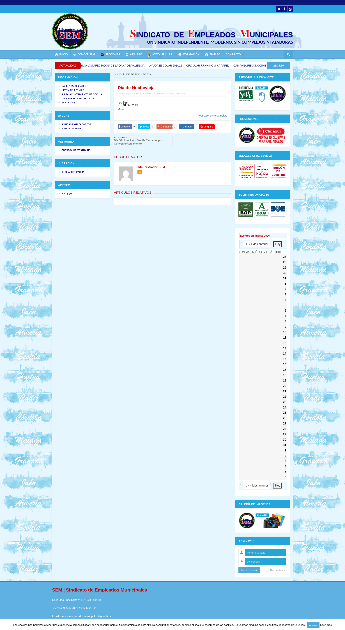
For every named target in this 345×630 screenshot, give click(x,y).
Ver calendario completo (213, 115)
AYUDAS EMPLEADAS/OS (76, 124)
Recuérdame (277, 570)
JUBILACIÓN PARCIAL (74, 172)
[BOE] (277, 209)
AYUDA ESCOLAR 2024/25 (139, 65)
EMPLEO (215, 54)
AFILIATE (136, 54)
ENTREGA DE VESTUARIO (76, 150)
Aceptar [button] (313, 625)
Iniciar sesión (249, 570)
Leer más (326, 625)
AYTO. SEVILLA (162, 54)
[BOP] (246, 209)
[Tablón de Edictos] (278, 171)
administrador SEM (141, 93)
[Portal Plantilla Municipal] (246, 171)
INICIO (63, 54)
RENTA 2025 (68, 102)
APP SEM (67, 193)
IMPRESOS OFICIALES (74, 86)
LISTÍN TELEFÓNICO (73, 90)
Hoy (277, 244)
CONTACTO (233, 54)
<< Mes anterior (258, 244)
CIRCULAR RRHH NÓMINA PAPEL (181, 65)
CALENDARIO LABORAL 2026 (78, 98)
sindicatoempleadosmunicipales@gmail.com (86, 616)
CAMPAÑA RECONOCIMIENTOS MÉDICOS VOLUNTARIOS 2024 (248, 65)
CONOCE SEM (86, 54)
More (121, 109)
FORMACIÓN (191, 54)
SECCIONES (112, 54)
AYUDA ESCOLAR (71, 128)
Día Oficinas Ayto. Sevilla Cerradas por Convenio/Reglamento (138, 142)
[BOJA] (262, 209)
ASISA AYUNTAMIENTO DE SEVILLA (82, 94)
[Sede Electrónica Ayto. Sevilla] (262, 171)
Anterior (122, 137)
